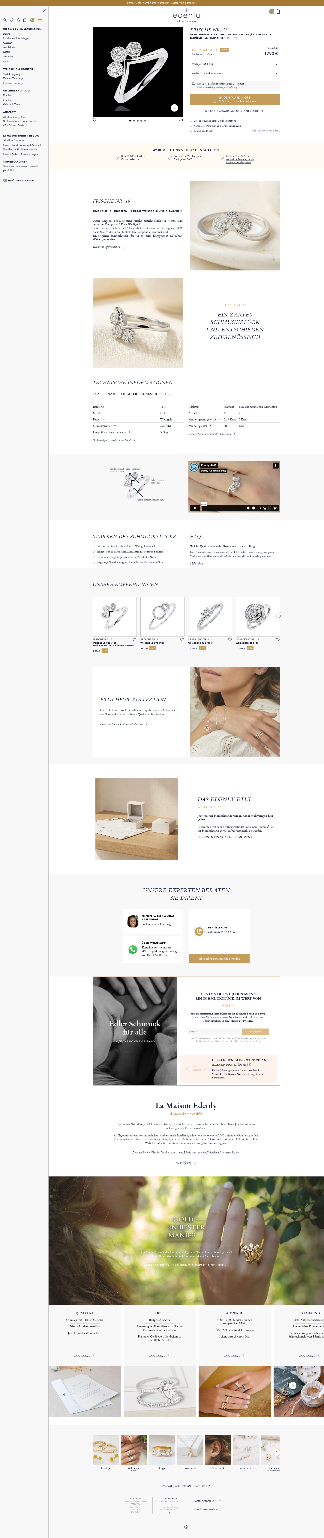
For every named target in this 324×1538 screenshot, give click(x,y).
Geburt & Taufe (11, 104)
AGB (177, 1486)
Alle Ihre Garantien (13, 140)
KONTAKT (167, 1486)
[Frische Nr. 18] (138, 72)
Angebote (9, 112)
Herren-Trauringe (13, 83)
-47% (224, 49)
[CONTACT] (169, 1512)
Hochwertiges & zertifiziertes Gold (111, 441)
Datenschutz (202, 1486)
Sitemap (187, 1486)
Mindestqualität (102, 426)
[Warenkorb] (26, 20)
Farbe (96, 419)
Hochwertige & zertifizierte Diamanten (209, 434)
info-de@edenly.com (169, 1507)
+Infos (257, 1041)
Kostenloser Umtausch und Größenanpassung (217, 125)
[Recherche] (6, 20)
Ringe (6, 34)
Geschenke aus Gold (16, 90)
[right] (174, 108)
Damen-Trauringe (13, 78)
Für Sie (7, 95)
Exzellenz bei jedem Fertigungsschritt (129, 394)
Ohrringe (8, 43)
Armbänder (9, 47)
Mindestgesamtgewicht (204, 419)
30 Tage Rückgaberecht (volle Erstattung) (215, 120)
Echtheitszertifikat (203, 130)
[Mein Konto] (20, 20)
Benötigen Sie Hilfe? (21, 180)
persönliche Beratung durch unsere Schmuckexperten (240, 161)
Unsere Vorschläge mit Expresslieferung (217, 87)
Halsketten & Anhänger (16, 38)
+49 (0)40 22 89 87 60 (221, 932)
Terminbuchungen (15, 161)
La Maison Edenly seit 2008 (21, 135)
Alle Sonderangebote (14, 117)
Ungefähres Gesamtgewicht (110, 432)
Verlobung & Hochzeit (18, 69)
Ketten (6, 51)
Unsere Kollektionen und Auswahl (22, 145)
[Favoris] (13, 20)
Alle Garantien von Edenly (266, 130)
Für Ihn (7, 100)
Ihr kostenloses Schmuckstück (19, 123)
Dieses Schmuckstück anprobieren (235, 111)
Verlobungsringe (12, 74)
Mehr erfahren (183, 1163)
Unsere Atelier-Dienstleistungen (20, 154)
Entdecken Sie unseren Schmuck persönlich (20, 168)
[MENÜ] (44, 11)
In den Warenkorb (237, 99)
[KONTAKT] (33, 20)
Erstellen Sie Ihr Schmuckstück (20, 149)
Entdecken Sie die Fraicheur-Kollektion (121, 725)
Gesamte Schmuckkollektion (22, 29)
